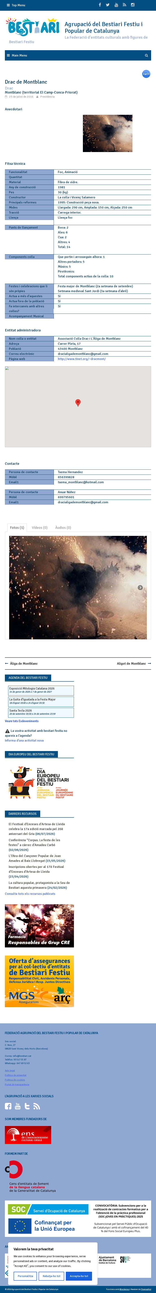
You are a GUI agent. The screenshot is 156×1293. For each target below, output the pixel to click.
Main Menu (19, 55)
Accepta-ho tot (79, 1276)
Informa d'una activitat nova (24, 741)
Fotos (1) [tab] (17, 527)
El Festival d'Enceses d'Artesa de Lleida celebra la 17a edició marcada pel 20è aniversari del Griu (37, 829)
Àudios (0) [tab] (63, 527)
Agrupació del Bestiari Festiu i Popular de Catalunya (104, 27)
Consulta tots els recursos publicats (30, 894)
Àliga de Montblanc (24, 664)
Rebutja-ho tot (51, 1276)
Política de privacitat (15, 1075)
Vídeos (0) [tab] (40, 527)
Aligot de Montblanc (131, 664)
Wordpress (124, 1289)
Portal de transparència (17, 1084)
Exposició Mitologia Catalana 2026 (31, 688)
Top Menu (18, 5)
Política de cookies (15, 1079)
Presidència (47, 96)
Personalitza (25, 1276)
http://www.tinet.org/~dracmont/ (82, 359)
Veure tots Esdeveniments (22, 721)
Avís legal (10, 1070)
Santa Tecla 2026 (20, 710)
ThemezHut (146, 1289)
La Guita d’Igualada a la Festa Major (32, 699)
